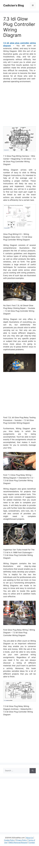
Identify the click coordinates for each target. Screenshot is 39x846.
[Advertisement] (19, 105)
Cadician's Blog (13, 5)
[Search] (33, 770)
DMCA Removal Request (18, 842)
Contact (32, 842)
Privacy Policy (21, 840)
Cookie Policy (9, 840)
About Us (29, 838)
